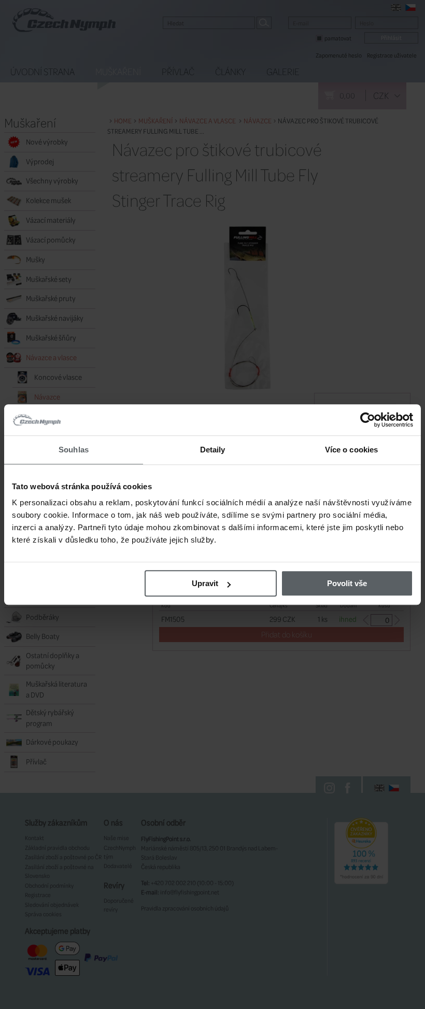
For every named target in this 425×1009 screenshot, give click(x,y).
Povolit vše (347, 583)
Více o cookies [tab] (351, 449)
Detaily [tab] (212, 449)
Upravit (205, 583)
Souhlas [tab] (74, 449)
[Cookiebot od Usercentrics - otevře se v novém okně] (367, 420)
